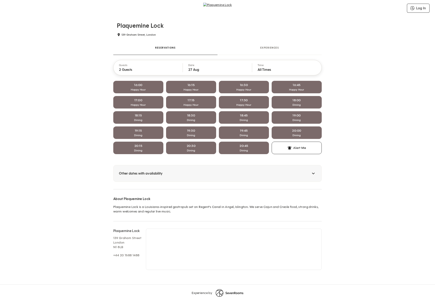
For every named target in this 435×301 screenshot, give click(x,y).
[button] (148, 67)
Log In (421, 8)
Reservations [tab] (165, 47)
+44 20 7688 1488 (126, 255)
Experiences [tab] (269, 47)
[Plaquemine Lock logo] (217, 8)
